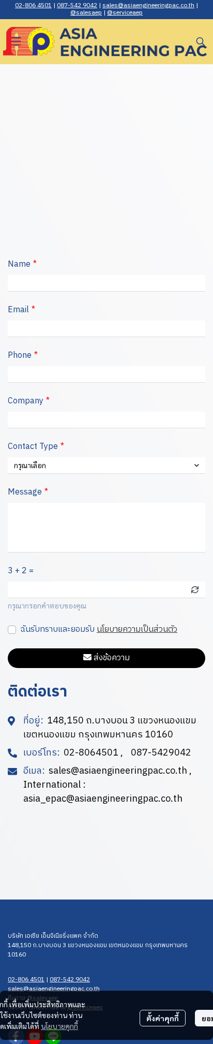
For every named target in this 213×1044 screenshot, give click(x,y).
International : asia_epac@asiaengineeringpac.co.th (102, 792)
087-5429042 (161, 753)
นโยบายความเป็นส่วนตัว (137, 629)
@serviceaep (125, 13)
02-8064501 (91, 753)
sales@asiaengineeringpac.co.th (118, 771)
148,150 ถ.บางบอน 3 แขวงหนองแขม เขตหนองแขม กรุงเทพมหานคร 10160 (98, 950)
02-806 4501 (33, 5)
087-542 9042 (77, 5)
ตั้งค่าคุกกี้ (162, 1018)
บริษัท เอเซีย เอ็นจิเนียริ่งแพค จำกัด (53, 936)
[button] (200, 41)
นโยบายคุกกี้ (59, 1026)
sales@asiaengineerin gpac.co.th (148, 5)
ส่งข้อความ (112, 658)
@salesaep (86, 13)
